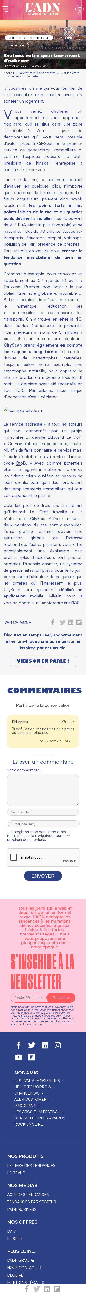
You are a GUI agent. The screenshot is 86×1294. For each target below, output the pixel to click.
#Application (67, 37)
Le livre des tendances (31, 1165)
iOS (76, 602)
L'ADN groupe (20, 1260)
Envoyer (43, 876)
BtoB (21, 462)
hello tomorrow (32, 1086)
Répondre (68, 721)
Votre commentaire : (24, 770)
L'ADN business (22, 1209)
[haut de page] (78, 1288)
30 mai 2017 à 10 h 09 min (57, 741)
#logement (17, 45)
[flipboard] (57, 1290)
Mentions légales (25, 1282)
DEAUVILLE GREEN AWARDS (39, 1118)
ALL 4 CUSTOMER (30, 1099)
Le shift (15, 1238)
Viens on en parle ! (43, 661)
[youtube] (19, 1059)
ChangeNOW (27, 1093)
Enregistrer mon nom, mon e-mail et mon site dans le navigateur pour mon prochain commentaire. (39, 835)
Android (26, 602)
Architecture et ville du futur (28, 37)
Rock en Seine (28, 1124)
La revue (16, 1172)
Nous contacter (24, 1267)
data (11, 1231)
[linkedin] (47, 1290)
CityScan (45, 143)
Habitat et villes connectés (37, 73)
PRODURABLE (27, 1105)
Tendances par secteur (31, 1202)
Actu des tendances (28, 1194)
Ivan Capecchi (18, 65)
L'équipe (15, 1275)
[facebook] (27, 1290)
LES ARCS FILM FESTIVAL (37, 1111)
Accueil (9, 73)
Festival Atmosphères (37, 1080)
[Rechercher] (79, 9)
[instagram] (58, 1047)
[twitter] (36, 1290)
